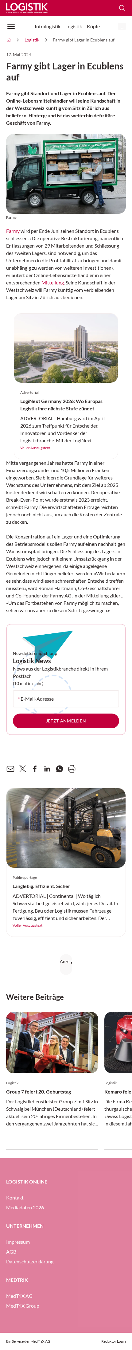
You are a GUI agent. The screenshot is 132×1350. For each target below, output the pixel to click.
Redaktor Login (113, 1341)
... (122, 26)
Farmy (13, 231)
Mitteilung (52, 282)
